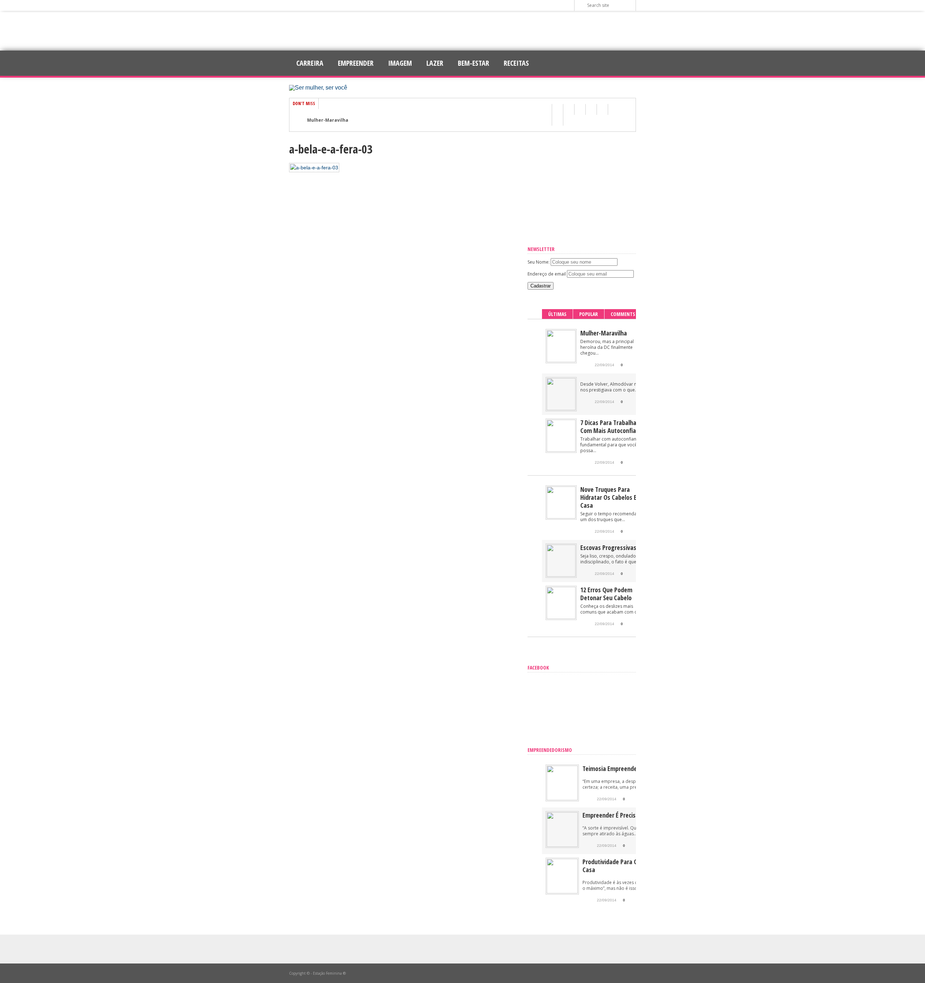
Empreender (356, 63)
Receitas (516, 63)
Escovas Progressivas (608, 547)
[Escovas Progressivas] (561, 575)
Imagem (400, 63)
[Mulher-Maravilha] (561, 361)
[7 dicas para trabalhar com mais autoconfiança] (561, 450)
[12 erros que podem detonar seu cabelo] (561, 617)
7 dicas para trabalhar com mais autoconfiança (612, 426)
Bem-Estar (473, 63)
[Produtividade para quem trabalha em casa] (562, 892)
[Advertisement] (462, 30)
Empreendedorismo (550, 749)
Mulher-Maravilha (327, 120)
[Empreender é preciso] (562, 845)
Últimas (557, 314)
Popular (588, 314)
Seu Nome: (539, 262)
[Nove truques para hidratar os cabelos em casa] (561, 517)
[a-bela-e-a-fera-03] (314, 167)
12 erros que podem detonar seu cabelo (606, 594)
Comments (623, 314)
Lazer (434, 63)
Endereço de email (547, 274)
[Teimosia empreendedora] (562, 799)
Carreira (309, 63)
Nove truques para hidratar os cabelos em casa (611, 497)
